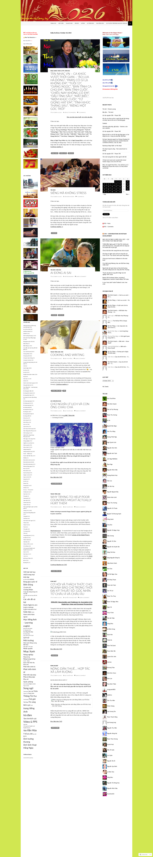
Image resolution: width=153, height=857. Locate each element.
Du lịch (25, 372)
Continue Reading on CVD (58, 564)
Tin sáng (32, 702)
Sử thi (24, 481)
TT (51, 684)
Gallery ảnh (69, 23)
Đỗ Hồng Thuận (111, 579)
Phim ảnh (26, 664)
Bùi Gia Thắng (111, 300)
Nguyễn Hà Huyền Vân (113, 546)
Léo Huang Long (111, 722)
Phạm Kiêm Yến (111, 651)
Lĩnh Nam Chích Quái (28, 428)
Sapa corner (26, 477)
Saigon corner (26, 474)
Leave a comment (81, 276)
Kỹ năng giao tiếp (27, 390)
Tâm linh (25, 494)
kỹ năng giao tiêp (27, 630)
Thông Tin (25, 510)
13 (108, 186)
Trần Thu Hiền (111, 700)
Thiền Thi (25, 524)
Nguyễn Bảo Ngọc (112, 426)
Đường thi (25, 562)
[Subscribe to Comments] (103, 226)
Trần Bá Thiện (111, 618)
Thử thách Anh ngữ (28, 520)
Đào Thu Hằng (68, 358)
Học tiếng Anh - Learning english (30, 622)
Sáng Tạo (25, 479)
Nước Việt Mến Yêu (27, 455)
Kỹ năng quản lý (27, 403)
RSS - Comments (108, 226)
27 (108, 191)
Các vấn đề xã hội (55, 401)
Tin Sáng (25, 531)
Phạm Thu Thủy (111, 596)
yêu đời (34, 734)
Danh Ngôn (26, 368)
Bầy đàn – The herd (108, 112)
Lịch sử (25, 424)
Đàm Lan (109, 678)
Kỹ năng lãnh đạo (27, 395)
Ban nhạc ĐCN (27, 40)
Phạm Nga (109, 464)
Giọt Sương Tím (111, 711)
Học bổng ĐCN (100, 23)
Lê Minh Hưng (111, 629)
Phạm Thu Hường (112, 503)
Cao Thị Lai (110, 590)
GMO (24, 380)
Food (24, 376)
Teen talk (25, 500)
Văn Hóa (67, 70)
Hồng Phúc (110, 623)
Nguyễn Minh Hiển (112, 470)
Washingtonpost (55, 530)
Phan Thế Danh (111, 645)
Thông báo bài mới (109, 202)
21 (112, 189)
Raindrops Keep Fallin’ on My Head (112, 145)
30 (120, 191)
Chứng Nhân (26, 353)
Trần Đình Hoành (69, 196)
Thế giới (25, 516)
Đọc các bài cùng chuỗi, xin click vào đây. (79, 117)
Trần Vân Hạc (110, 486)
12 (104, 186)
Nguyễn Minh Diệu (112, 788)
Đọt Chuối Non (68, 410)
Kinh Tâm (109, 568)
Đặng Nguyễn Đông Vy (113, 557)
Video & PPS (60, 70)
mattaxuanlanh (68, 276)
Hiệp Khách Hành (112, 563)
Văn (62, 352)
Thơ (24, 527)
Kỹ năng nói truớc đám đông (30, 397)
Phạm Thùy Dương (112, 739)
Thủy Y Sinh (110, 612)
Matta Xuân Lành (112, 497)
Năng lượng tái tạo (27, 451)
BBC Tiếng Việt (69, 415)
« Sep (104, 194)
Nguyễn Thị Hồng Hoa (113, 783)
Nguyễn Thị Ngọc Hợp (70, 597)
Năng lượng (26, 449)
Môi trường (26, 432)
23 (120, 189)
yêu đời (30, 734)
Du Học (25, 370)
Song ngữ (53, 581)
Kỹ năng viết (26, 415)
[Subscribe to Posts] (103, 223)
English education (28, 609)
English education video (29, 374)
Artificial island (26, 331)
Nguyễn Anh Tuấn (112, 453)
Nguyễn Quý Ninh (112, 766)
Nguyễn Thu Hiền (112, 728)
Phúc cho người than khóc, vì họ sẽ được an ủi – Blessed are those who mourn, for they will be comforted (116, 166)
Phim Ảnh (25, 470)
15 (116, 186)
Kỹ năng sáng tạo (27, 405)
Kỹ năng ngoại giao (27, 401)
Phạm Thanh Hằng (112, 717)
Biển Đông (25, 345)
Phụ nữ (25, 468)
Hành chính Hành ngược (29, 383)
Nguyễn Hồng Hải (112, 733)
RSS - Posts (107, 223)
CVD (24, 366)
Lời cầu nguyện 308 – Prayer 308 (112, 115)
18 (127, 186)
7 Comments (80, 196)
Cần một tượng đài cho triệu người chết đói (114, 157)
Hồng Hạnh (110, 519)
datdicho (109, 695)
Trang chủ (53, 23)
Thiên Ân (109, 640)
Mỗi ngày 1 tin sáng (27, 438)
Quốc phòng (26, 472)
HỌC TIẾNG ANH (27, 43)
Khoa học (25, 418)
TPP (24, 533)
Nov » (127, 194)
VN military (26, 546)
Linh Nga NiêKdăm (112, 459)
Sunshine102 (110, 794)
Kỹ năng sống (26, 407)
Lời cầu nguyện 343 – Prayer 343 (112, 153)
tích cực (27, 705)
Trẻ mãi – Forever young (109, 109)
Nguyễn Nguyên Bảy (112, 492)
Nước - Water (26, 660)
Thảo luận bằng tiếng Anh (29, 512)
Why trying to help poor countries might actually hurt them (70, 500)
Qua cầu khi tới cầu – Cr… (122, 356)
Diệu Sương (110, 535)
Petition (25, 457)
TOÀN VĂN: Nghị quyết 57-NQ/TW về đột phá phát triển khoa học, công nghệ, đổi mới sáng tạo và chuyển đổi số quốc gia (116, 246)
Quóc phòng (28, 682)
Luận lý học (26, 426)
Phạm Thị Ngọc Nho (112, 601)
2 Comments (82, 112)
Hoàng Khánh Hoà (112, 475)
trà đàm (53, 190)
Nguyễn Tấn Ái (111, 761)
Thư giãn (25, 529)
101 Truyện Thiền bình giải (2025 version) (116, 23)
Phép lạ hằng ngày (27, 466)
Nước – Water (26, 453)
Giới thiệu (61, 23)
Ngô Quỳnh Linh (111, 442)
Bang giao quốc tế (27, 341)
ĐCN (24, 560)
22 (116, 189)
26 (104, 191)
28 (112, 191)
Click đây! (106, 214)
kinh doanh (30, 628)
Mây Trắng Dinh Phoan (28, 430)
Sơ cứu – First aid (27, 489)
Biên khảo (25, 343)
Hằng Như (110, 777)
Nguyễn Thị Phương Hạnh (114, 514)
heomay (109, 662)
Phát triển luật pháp (28, 464)
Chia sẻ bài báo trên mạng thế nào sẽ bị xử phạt (116, 250)
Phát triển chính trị (27, 460)
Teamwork (25, 498)
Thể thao (25, 518)
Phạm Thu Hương (112, 415)
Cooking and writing (67, 354)
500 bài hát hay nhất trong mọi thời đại (29, 574)
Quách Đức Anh (111, 656)
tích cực (33, 719)
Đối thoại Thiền (27, 558)
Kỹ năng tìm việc (27, 409)
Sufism (25, 487)
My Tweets (105, 386)
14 (112, 186)
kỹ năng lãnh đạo (28, 632)
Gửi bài (83, 23)
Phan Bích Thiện (111, 684)
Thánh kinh (26, 502)
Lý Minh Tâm (110, 772)
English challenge (28, 607)
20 (108, 189)
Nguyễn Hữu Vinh (112, 448)
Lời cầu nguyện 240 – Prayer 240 (112, 131)
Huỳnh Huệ (110, 744)
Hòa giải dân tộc (27, 385)
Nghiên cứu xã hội (27, 443)
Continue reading (56, 147)
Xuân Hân (110, 634)
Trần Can (109, 481)
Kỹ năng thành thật (27, 413)
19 (104, 189)
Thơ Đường (25, 699)
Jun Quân (109, 755)
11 (127, 184)
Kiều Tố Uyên (110, 750)
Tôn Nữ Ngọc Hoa (112, 574)
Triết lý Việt (26, 539)
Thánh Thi (25, 504)
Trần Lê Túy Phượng (112, 409)
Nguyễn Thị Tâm (111, 541)
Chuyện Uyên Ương (28, 358)
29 (116, 191)
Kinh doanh (26, 420)
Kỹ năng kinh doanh (28, 393)
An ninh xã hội (26, 329)
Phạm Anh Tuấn (111, 585)
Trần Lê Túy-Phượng (70, 112)
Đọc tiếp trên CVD (56, 477)
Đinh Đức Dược (111, 673)
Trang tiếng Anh (55, 352)
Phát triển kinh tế (27, 462)
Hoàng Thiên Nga (112, 437)
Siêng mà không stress (68, 193)
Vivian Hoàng (110, 706)
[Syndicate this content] (103, 234)
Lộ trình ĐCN (90, 23)
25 (127, 189)
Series (24, 483)
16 (120, 186)
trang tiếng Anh (56, 390)
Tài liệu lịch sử (26, 491)
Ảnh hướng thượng (27, 335)
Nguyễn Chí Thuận (112, 508)
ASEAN (25, 333)
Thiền (24, 522)
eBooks (77, 23)
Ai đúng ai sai (60, 272)
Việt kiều (25, 541)
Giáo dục (25, 378)
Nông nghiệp (54, 665)
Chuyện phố (26, 355)
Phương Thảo (111, 667)
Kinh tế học (26, 422)
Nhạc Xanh (53, 70)
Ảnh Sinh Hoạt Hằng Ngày (29, 337)
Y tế (24, 556)
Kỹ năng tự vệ (26, 411)
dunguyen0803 (111, 689)
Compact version (27, 360)
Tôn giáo (25, 496)
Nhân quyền (26, 445)
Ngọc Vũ (109, 607)
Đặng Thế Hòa (111, 552)
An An (108, 420)
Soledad (105, 123)
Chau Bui (109, 524)
